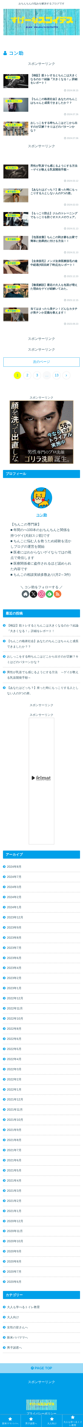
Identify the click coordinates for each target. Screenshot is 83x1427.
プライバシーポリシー (41, 1413)
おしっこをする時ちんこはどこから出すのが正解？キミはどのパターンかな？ (43, 659)
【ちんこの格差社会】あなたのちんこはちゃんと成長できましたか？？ (43, 643)
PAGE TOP (43, 1368)
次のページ (41, 362)
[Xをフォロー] (33, 594)
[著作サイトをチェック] (25, 594)
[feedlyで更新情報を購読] (49, 594)
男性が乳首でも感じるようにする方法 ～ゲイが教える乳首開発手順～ (43, 674)
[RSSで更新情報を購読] (57, 594)
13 (57, 375)
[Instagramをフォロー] (41, 594)
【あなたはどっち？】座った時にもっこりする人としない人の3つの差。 (43, 690)
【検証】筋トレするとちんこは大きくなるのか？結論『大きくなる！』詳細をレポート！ (43, 628)
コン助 (41, 515)
